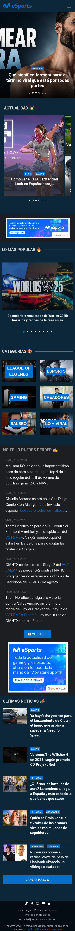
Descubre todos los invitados (43, 510)
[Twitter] (32, 903)
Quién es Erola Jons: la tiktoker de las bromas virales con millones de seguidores (48, 825)
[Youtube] (43, 903)
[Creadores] (56, 397)
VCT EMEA (14, 537)
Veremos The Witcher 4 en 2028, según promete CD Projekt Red (50, 759)
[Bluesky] (49, 903)
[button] (5, 49)
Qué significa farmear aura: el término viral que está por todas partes (37, 80)
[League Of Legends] (19, 371)
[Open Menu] (69, 6)
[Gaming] (19, 397)
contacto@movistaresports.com (37, 919)
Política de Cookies (45, 910)
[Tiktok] (26, 903)
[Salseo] (19, 423)
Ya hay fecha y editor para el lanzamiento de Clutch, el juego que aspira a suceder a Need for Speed (51, 725)
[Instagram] (37, 903)
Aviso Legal (24, 910)
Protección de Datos (37, 914)
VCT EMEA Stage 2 (20, 614)
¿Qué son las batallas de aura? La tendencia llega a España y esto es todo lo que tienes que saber (51, 791)
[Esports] (56, 371)
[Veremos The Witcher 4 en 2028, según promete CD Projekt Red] (15, 755)
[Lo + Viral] (56, 423)
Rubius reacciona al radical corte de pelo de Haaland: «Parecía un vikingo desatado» (49, 859)
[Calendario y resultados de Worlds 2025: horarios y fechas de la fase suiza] (37, 286)
